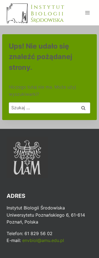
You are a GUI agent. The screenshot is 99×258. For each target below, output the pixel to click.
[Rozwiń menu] (87, 12)
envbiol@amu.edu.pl (43, 240)
